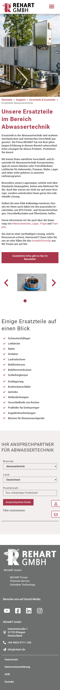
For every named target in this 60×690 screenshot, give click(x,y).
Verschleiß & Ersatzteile (42, 99)
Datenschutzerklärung (17, 666)
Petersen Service (20, 580)
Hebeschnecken (21, 223)
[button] (51, 6)
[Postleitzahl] (30, 493)
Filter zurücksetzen (14, 510)
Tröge (43, 223)
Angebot (20, 99)
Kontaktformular (41, 240)
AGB (7, 674)
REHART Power (19, 577)
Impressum (11, 659)
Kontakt (9, 681)
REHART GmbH (13, 570)
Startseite (7, 99)
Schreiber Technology (22, 584)
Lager (35, 223)
